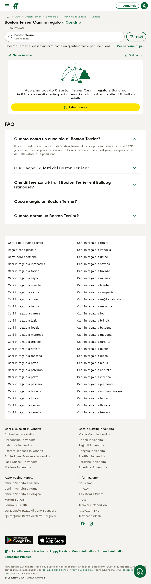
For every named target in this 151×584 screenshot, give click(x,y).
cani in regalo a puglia (93, 349)
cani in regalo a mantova (25, 334)
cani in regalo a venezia (94, 250)
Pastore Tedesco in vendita (24, 451)
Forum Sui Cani (15, 499)
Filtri (139, 36)
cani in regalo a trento (93, 285)
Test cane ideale (90, 516)
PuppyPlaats (59, 551)
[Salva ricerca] (140, 571)
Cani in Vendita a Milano (22, 483)
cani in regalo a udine (92, 257)
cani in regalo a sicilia (23, 292)
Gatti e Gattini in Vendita (96, 429)
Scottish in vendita (92, 456)
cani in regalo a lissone (93, 405)
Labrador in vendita (18, 445)
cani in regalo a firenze (93, 271)
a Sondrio (71, 22)
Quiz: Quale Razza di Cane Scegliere (30, 510)
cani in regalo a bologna (94, 327)
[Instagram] (91, 523)
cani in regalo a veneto (24, 412)
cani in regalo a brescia (24, 391)
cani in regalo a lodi (91, 313)
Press (83, 499)
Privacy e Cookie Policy (81, 569)
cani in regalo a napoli (24, 278)
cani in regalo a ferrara (93, 412)
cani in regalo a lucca (23, 398)
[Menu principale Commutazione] (7, 6)
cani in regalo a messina (94, 306)
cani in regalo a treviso (24, 342)
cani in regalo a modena (94, 334)
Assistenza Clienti (91, 494)
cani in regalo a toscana (25, 356)
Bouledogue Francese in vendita (27, 456)
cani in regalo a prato (23, 377)
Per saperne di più (130, 46)
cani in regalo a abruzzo (94, 370)
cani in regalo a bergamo (25, 306)
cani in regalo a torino (23, 271)
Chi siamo (86, 483)
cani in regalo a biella (92, 363)
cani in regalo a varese (24, 313)
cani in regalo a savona (93, 264)
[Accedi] (144, 5)
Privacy (84, 488)
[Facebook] (83, 523)
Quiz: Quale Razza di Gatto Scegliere (31, 516)
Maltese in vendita (18, 467)
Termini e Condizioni (93, 505)
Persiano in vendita (92, 462)
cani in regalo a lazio (23, 320)
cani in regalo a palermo (25, 370)
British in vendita (91, 440)
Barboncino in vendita (20, 440)
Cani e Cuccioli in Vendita (23, 429)
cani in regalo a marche (24, 285)
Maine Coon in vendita (94, 434)
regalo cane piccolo (22, 250)
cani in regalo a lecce (92, 398)
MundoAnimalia (83, 551)
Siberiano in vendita (93, 467)
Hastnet (40, 551)
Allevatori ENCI (89, 510)
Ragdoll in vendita (91, 445)
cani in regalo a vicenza (94, 377)
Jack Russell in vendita (21, 462)
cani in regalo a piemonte (95, 384)
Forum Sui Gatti (16, 505)
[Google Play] (19, 540)
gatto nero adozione (22, 257)
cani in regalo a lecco (92, 356)
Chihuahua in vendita (19, 434)
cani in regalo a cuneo (24, 299)
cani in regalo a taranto (93, 342)
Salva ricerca (22, 55)
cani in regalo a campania (95, 292)
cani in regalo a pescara (25, 384)
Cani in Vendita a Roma (21, 488)
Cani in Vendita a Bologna (23, 494)
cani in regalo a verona (24, 405)
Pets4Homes (21, 551)
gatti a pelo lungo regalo (25, 243)
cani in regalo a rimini (92, 243)
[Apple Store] (52, 540)
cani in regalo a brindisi (93, 320)
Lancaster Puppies (18, 557)
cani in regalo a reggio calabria (99, 299)
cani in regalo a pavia (23, 363)
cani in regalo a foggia (23, 327)
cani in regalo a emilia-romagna (99, 391)
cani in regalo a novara (24, 349)
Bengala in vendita (92, 451)
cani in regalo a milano (93, 278)
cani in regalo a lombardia (26, 264)
